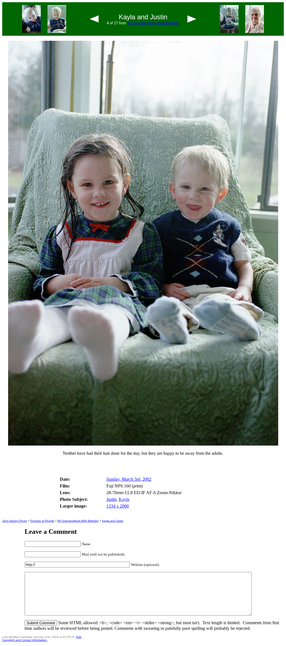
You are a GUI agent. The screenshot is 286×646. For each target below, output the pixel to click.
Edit (78, 636)
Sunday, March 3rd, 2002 (128, 479)
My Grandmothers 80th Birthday (153, 23)
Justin (111, 499)
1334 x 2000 (117, 506)
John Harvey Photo (14, 520)
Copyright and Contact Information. (24, 640)
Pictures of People (42, 520)
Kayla (124, 499)
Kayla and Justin (112, 520)
